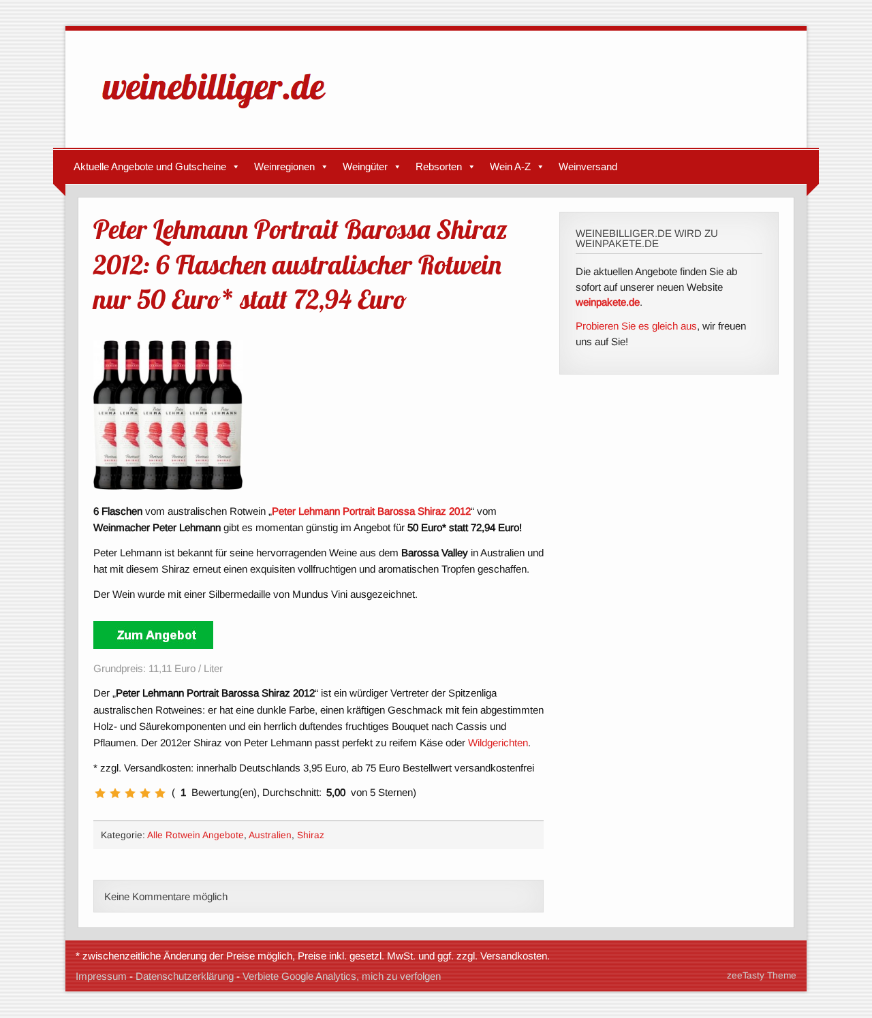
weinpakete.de (608, 302)
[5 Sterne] (160, 793)
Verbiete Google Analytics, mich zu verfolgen (342, 976)
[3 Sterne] (130, 793)
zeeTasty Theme (761, 975)
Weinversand (588, 166)
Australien (270, 835)
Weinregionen (284, 166)
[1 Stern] (100, 793)
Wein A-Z (510, 166)
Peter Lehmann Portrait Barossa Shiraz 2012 (371, 511)
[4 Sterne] (145, 793)
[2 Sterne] (115, 793)
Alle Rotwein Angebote (195, 835)
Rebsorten (439, 166)
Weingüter (365, 166)
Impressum (101, 976)
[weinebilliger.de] (220, 111)
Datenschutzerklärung (185, 976)
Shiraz (310, 835)
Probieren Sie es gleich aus (636, 326)
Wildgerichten (498, 742)
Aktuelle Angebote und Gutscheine (150, 166)
